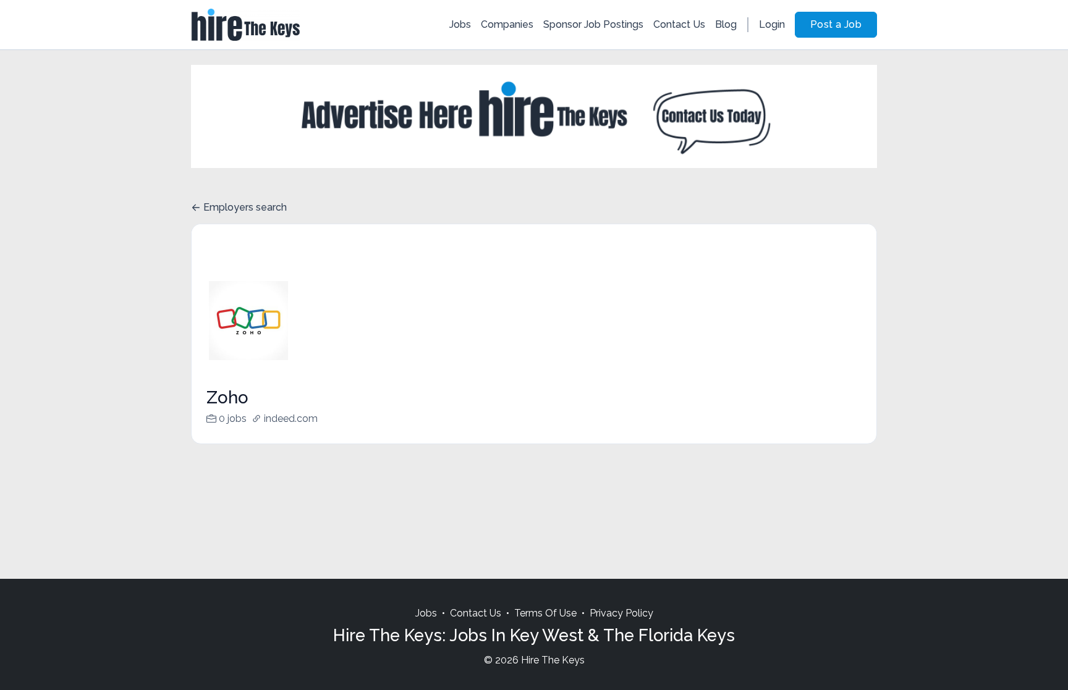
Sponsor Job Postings (593, 24)
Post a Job (836, 24)
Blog (726, 24)
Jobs (460, 24)
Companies (507, 24)
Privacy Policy (621, 613)
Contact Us (679, 24)
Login (772, 24)
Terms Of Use (545, 613)
